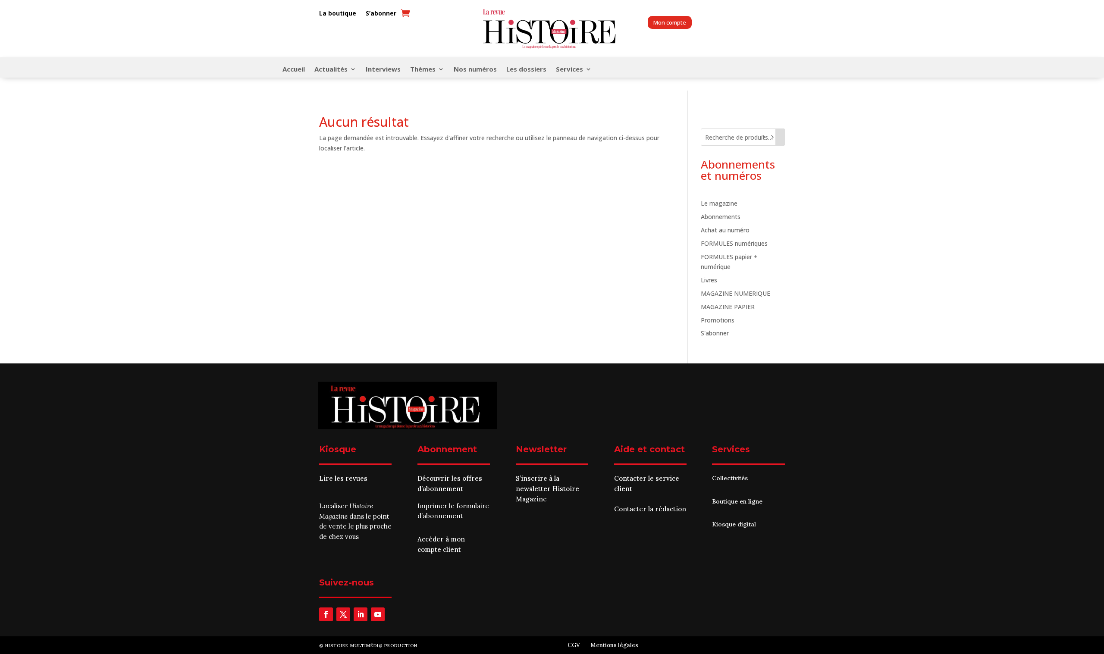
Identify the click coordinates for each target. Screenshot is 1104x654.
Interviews (383, 69)
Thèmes (423, 69)
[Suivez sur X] (343, 614)
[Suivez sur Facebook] (326, 614)
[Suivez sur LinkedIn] (360, 614)
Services (569, 69)
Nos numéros (475, 69)
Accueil (293, 69)
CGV (574, 645)
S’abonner (381, 13)
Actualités (331, 69)
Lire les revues (343, 478)
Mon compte (669, 22)
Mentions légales (614, 645)
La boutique (337, 13)
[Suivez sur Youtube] (378, 614)
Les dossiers (526, 69)
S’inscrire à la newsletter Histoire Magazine (547, 488)
